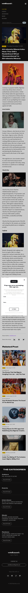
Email (4, 296)
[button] (24, 280)
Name (4, 302)
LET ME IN (14, 309)
